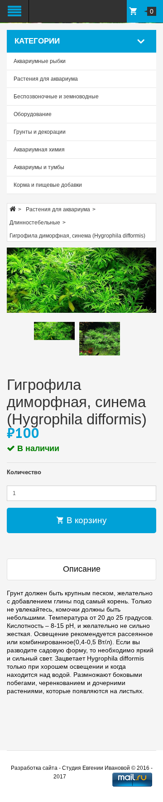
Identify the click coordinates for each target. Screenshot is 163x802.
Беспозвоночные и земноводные (56, 96)
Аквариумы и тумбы (39, 167)
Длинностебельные (35, 222)
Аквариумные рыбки (40, 61)
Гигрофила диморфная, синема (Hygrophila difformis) (77, 236)
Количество (24, 472)
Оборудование (33, 114)
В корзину (85, 520)
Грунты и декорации (40, 132)
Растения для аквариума (46, 79)
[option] (54, 331)
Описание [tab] (82, 569)
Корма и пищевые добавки (48, 185)
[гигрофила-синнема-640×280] (81, 280)
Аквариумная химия (39, 149)
